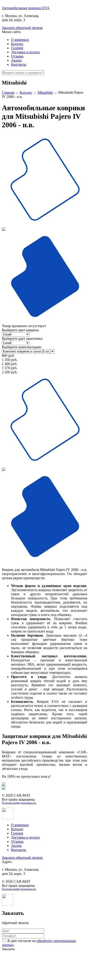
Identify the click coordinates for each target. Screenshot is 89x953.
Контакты (18, 64)
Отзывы (17, 56)
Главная (8, 92)
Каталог (17, 44)
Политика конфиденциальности (19, 803)
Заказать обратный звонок (22, 28)
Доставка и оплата (25, 52)
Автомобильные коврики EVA (26, 8)
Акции (16, 60)
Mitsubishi (45, 92)
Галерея (17, 48)
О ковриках (20, 40)
